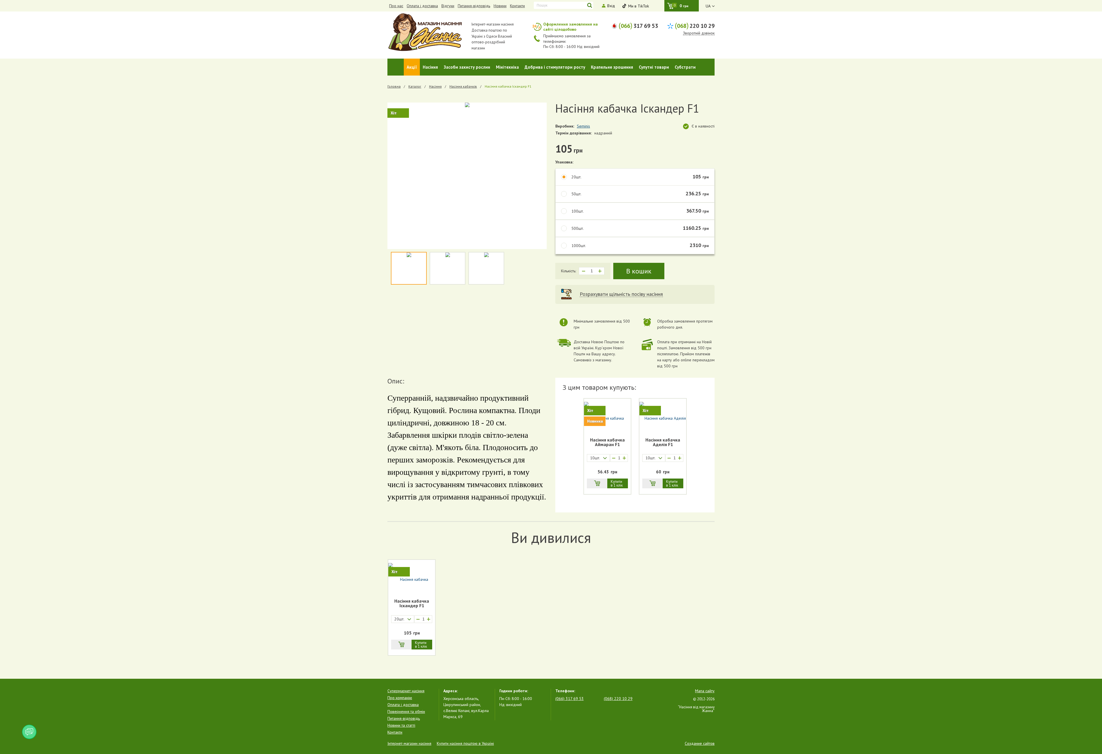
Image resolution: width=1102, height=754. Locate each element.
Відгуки (447, 5)
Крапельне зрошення (612, 67)
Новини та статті (401, 725)
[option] (467, 176)
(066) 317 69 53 (569, 698)
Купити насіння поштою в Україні (465, 743)
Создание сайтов (700, 743)
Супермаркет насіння (405, 691)
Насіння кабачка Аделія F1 (662, 442)
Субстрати (685, 67)
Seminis (583, 126)
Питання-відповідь (474, 5)
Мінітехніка (507, 67)
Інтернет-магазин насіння (409, 743)
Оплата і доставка (422, 5)
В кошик (638, 271)
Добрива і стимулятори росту (555, 67)
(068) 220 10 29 (618, 698)
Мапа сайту (705, 691)
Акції (412, 67)
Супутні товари (654, 67)
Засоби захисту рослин (467, 67)
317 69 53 (638, 25)
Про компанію (399, 698)
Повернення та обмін (406, 711)
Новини (500, 5)
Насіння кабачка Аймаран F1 (607, 442)
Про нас (396, 5)
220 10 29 (695, 25)
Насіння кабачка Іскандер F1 (411, 603)
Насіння (430, 67)
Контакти (517, 5)
